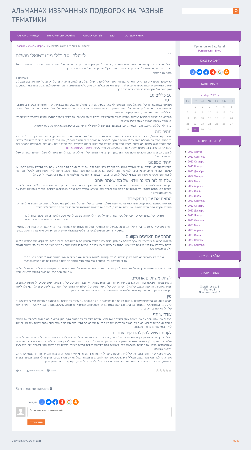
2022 (31, 45)
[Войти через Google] (69, 402)
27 (231, 123)
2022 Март (194, 181)
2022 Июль (194, 195)
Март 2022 (210, 95)
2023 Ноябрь (195, 240)
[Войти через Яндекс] (62, 402)
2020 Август (195, 151)
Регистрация (205, 50)
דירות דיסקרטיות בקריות (79, 147)
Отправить (36, 422)
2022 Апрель (195, 186)
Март (40, 45)
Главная (20, 45)
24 (209, 123)
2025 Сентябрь (196, 244)
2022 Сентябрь (196, 200)
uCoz (236, 440)
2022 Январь (195, 176)
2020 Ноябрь (195, 166)
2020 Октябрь (196, 161)
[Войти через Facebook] (55, 402)
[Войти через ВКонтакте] (49, 402)
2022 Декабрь (196, 210)
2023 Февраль (196, 220)
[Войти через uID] (42, 402)
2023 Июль (194, 235)
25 (216, 123)
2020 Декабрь (196, 171)
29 (47, 45)
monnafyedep (36, 370)
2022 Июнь (194, 191)
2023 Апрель (195, 230)
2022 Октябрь (196, 205)
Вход (218, 50)
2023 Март (194, 225)
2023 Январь (195, 215)
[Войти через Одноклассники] (76, 402)
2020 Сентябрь (196, 156)
